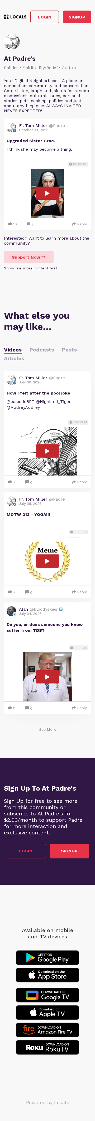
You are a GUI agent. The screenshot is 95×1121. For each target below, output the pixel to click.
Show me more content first (30, 268)
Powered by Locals (47, 1102)
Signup (77, 17)
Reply (82, 224)
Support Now (26, 257)
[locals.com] (15, 17)
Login (44, 17)
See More (47, 729)
